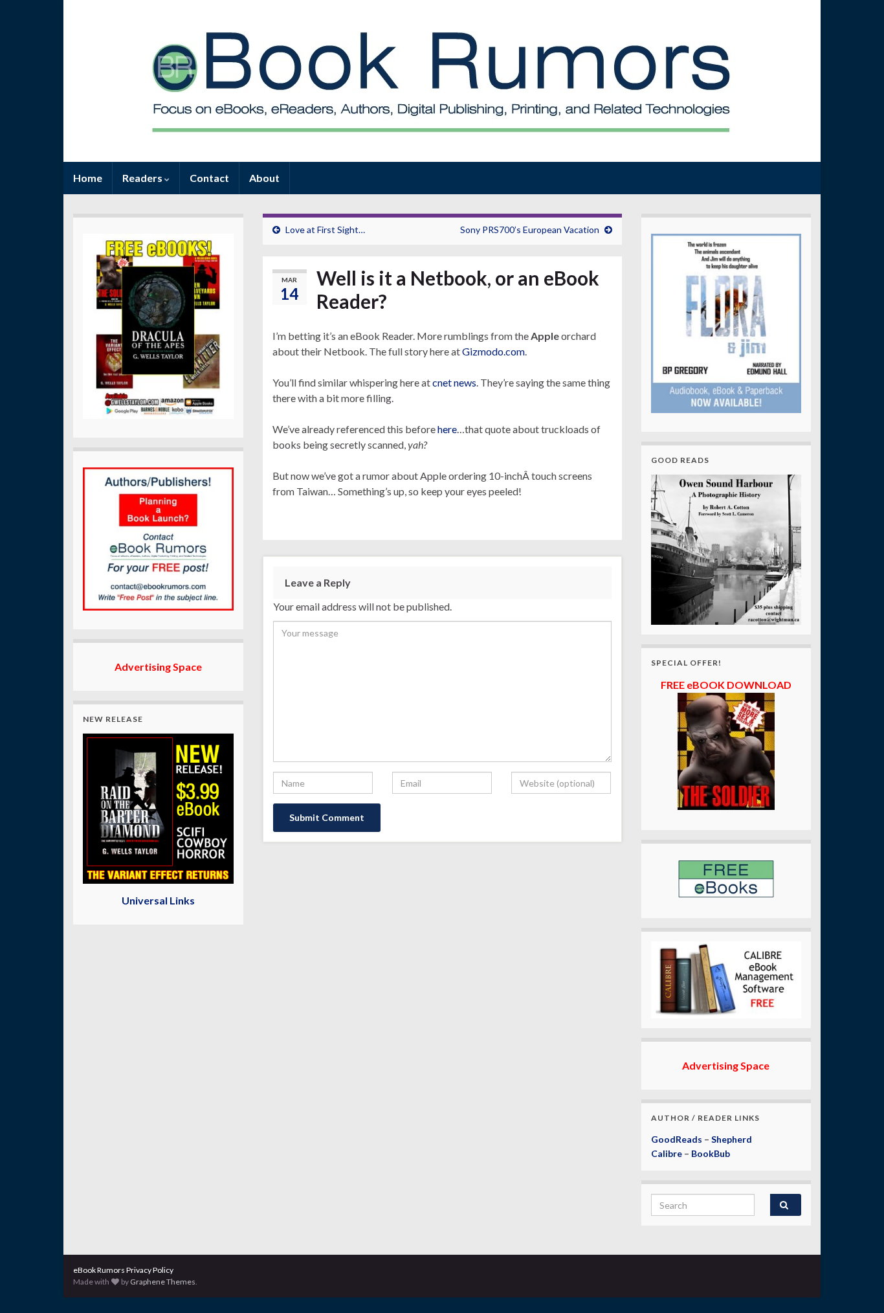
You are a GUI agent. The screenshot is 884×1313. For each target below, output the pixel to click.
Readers (143, 178)
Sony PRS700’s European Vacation (529, 229)
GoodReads (676, 1139)
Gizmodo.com (493, 351)
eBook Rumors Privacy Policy (123, 1270)
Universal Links (158, 900)
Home (87, 178)
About (264, 178)
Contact (209, 178)
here (447, 429)
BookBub (710, 1153)
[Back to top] (855, 1284)
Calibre (666, 1153)
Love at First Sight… (325, 229)
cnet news (454, 382)
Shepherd (731, 1139)
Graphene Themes (162, 1281)
